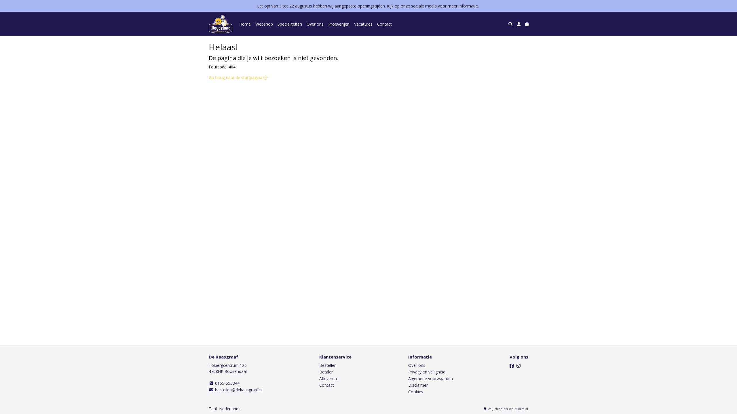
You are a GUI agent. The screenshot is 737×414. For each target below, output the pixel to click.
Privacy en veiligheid (426, 372)
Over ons (315, 24)
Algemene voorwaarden (430, 378)
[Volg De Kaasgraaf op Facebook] (512, 366)
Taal (213, 408)
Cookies (415, 391)
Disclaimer (418, 385)
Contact (384, 24)
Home (245, 24)
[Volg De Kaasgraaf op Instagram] (518, 366)
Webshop (264, 24)
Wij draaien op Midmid (507, 409)
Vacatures (363, 24)
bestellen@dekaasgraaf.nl (238, 389)
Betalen (326, 372)
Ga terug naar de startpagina (236, 77)
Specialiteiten (290, 24)
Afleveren (328, 378)
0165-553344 (227, 383)
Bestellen (328, 365)
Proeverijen (338, 24)
